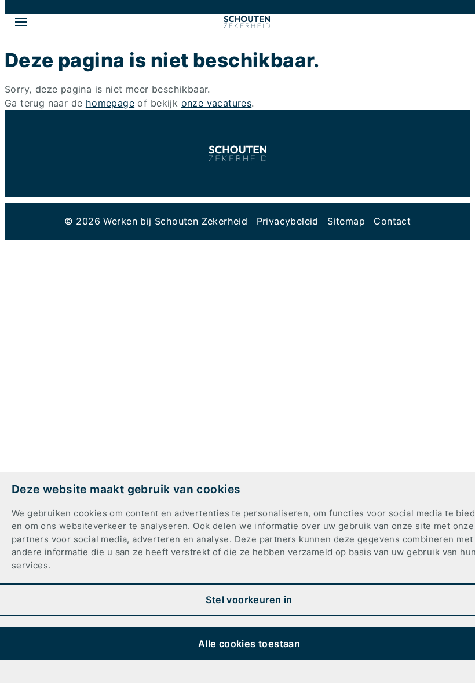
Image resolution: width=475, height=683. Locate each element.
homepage (110, 103)
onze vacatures (216, 103)
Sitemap (346, 221)
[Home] (247, 22)
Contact (392, 221)
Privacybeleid (288, 221)
